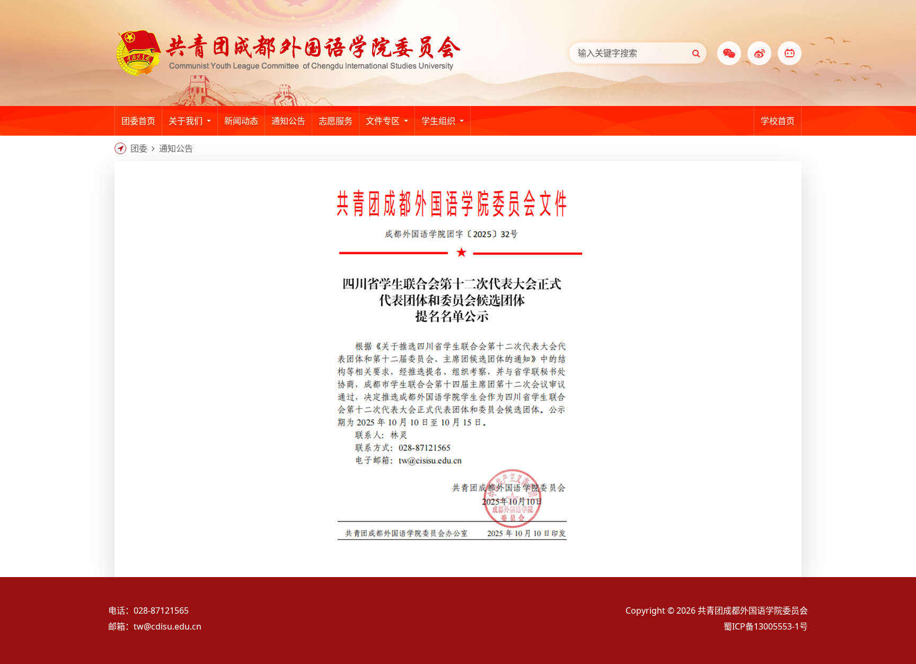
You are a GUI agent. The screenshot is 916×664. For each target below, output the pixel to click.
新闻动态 (241, 121)
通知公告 (288, 121)
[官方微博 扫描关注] (759, 53)
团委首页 (138, 121)
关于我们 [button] (187, 121)
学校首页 (781, 125)
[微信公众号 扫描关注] (729, 53)
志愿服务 (336, 121)
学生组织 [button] (439, 121)
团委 (138, 148)
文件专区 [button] (384, 121)
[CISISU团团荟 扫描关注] (790, 53)
